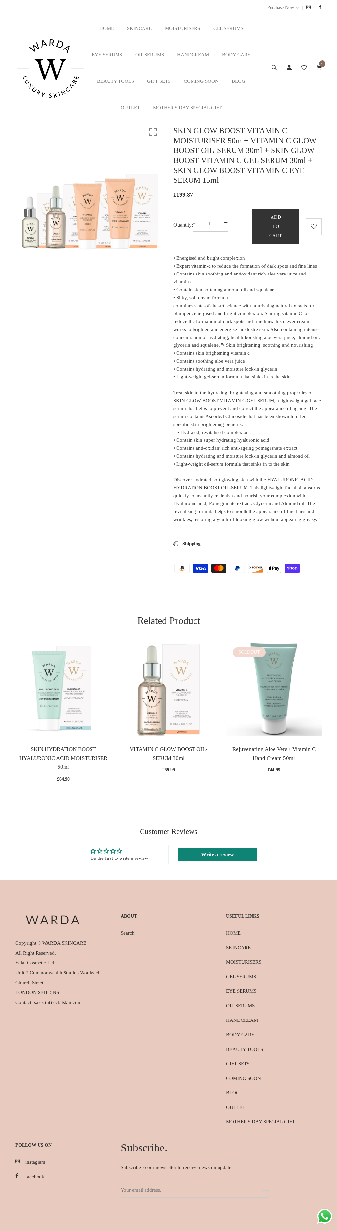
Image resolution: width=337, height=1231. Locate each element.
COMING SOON (201, 81)
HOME (106, 28)
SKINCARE (139, 28)
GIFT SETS (158, 81)
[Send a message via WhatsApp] (325, 1216)
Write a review (217, 854)
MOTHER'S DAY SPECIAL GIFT (187, 107)
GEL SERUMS (228, 28)
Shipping (191, 543)
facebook (34, 1176)
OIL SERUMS (149, 54)
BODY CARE (236, 54)
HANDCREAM (193, 54)
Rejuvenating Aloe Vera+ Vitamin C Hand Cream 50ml (274, 753)
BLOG (238, 81)
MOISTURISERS (182, 28)
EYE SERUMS (107, 54)
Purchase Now (280, 7)
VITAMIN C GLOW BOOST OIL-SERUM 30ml (169, 753)
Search (128, 933)
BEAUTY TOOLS (115, 81)
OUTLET (130, 107)
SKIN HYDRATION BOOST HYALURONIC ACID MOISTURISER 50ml (63, 758)
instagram (35, 1162)
